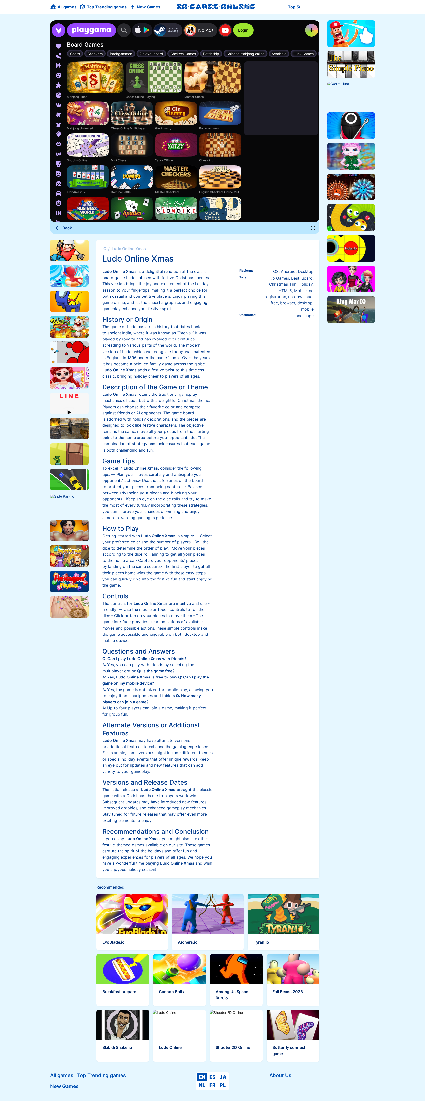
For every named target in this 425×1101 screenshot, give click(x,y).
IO (104, 248)
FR (212, 1085)
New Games (64, 1086)
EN (202, 1077)
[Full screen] (313, 228)
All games (61, 1075)
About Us (280, 1075)
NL (202, 1085)
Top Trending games (101, 1075)
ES (212, 1077)
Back (67, 228)
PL (223, 1085)
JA (223, 1077)
